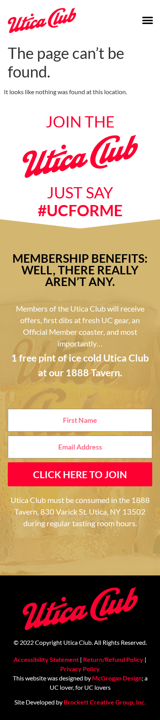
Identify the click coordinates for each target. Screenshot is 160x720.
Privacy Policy (80, 668)
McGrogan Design (117, 678)
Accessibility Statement (46, 659)
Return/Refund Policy (113, 659)
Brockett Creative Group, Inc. (105, 702)
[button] (147, 20)
